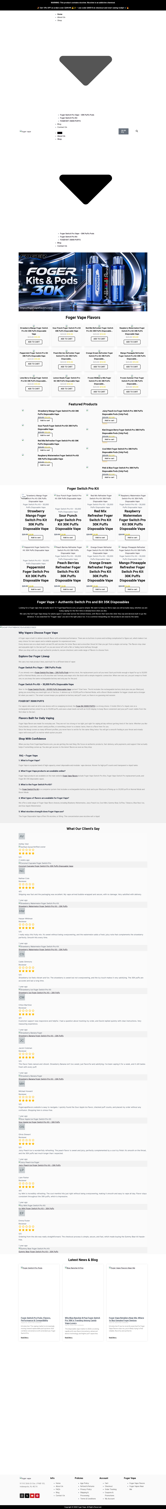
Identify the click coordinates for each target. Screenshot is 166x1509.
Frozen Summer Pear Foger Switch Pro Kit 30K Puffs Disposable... (132, 381)
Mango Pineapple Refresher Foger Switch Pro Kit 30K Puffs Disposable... (132, 356)
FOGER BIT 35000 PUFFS (70, 121)
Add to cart (34, 342)
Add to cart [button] (36, 538)
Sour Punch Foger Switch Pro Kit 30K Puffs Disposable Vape (67, 329)
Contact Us (62, 127)
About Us (61, 17)
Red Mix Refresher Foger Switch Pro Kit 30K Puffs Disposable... (99, 329)
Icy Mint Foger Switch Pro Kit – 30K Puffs (36, 1208)
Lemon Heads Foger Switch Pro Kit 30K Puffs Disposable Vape (66, 379)
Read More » (25, 1337)
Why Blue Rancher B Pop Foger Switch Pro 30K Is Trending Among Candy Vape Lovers (82, 1320)
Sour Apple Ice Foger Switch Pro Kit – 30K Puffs (39, 1122)
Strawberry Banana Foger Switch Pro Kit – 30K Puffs (41, 1036)
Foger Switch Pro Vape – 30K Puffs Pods (77, 115)
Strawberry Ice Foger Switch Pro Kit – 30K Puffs (39, 993)
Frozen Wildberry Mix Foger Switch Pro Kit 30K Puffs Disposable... (99, 381)
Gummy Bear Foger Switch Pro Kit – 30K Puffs (38, 1251)
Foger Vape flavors (70, 776)
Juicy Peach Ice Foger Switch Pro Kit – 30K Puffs (40, 1165)
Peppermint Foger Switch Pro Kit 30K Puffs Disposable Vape (34, 354)
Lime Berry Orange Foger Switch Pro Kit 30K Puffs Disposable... (34, 379)
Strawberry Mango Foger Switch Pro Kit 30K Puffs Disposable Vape (34, 331)
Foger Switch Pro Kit (68, 118)
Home (59, 14)
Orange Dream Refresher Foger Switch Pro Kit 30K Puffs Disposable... (99, 356)
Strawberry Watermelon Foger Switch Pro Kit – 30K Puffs (43, 906)
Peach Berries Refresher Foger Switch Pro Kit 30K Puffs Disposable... (66, 356)
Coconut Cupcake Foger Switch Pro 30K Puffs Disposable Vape (46, 866)
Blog (59, 124)
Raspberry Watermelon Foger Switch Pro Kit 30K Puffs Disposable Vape (132, 331)
